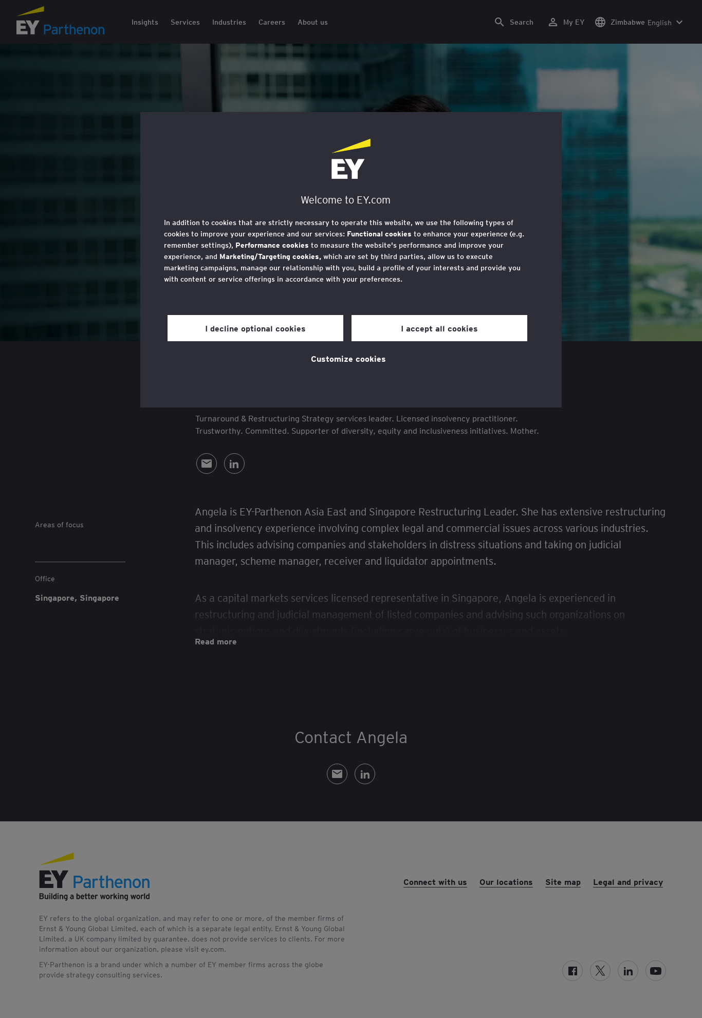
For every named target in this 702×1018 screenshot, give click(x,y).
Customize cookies (348, 358)
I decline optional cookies (255, 328)
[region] (351, 260)
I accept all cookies (439, 328)
